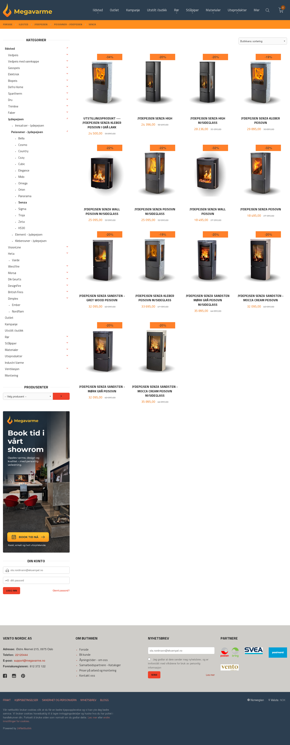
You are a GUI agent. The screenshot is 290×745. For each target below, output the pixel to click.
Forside (84, 649)
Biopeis (12, 80)
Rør (7, 337)
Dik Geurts (14, 279)
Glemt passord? (61, 590)
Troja (21, 215)
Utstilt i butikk (14, 330)
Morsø (12, 273)
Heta (11, 253)
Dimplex (13, 298)
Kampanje (11, 324)
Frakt (7, 700)
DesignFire (14, 285)
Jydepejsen (16, 119)
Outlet (9, 317)
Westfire (14, 266)
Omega (22, 183)
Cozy (21, 157)
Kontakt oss (87, 675)
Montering (11, 375)
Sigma (22, 209)
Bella (21, 138)
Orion (21, 189)
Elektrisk (13, 74)
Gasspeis (14, 68)
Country (23, 151)
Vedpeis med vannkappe (23, 61)
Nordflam (18, 311)
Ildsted (10, 48)
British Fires (15, 292)
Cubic (21, 164)
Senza (22, 202)
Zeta (21, 221)
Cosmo (22, 145)
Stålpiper (11, 343)
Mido (21, 176)
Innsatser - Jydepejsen (29, 125)
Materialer (11, 350)
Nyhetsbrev (88, 700)
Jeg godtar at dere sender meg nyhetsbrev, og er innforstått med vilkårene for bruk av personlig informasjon (178, 663)
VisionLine (14, 247)
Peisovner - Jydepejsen (27, 132)
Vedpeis (13, 55)
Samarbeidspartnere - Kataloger (100, 665)
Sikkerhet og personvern (59, 700)
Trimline (13, 106)
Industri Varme (14, 362)
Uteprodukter (13, 356)
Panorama (24, 196)
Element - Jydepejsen (28, 234)
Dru (10, 100)
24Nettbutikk (24, 728)
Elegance (23, 170)
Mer (256, 10)
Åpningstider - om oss (93, 660)
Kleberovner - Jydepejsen (31, 241)
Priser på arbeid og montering (97, 670)
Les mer (210, 674)
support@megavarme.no (29, 660)
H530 (21, 228)
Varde (16, 260)
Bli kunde (85, 654)
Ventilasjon (12, 369)
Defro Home (15, 87)
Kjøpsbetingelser (26, 700)
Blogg (104, 700)
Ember (16, 305)
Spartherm (15, 93)
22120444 (21, 655)
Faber (11, 112)
